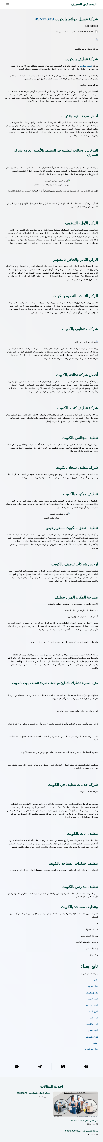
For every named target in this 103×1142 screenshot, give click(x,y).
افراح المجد (93, 1011)
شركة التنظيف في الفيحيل (38, 1093)
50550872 (22, 1093)
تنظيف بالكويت (86, 66)
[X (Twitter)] (63, 1066)
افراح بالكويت (92, 1024)
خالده (95, 1043)
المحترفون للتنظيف (84, 4)
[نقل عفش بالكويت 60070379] (75, 1104)
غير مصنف (58, 31)
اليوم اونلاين (92, 1030)
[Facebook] (86, 1066)
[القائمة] (7, 4)
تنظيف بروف (92, 986)
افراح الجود (93, 1017)
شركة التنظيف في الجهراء (87, 1131)
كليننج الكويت (92, 992)
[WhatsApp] (16, 1066)
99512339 (44, 19)
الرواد (95, 980)
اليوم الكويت (92, 998)
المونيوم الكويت (91, 1005)
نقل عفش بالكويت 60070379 (84, 1120)
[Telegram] (39, 1066)
